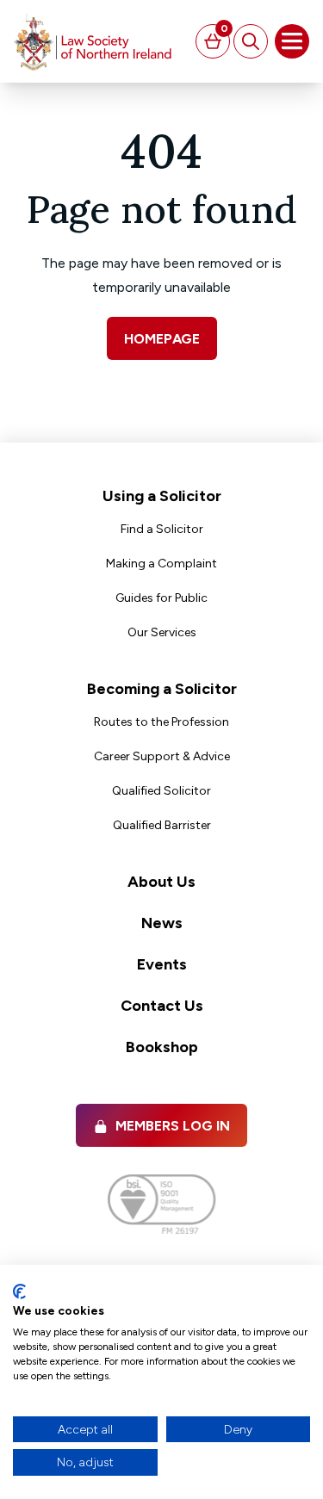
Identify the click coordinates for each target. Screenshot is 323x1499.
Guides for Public (161, 598)
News (162, 923)
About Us (161, 881)
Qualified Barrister (162, 825)
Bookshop (162, 1047)
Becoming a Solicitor (162, 688)
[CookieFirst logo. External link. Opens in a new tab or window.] (19, 1291)
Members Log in (172, 1126)
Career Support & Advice (162, 756)
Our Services (161, 632)
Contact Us (162, 1005)
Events (162, 964)
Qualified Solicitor (161, 791)
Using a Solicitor (161, 495)
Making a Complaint (161, 563)
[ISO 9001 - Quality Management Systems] (161, 1204)
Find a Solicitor (162, 529)
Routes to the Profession (161, 722)
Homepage (162, 339)
